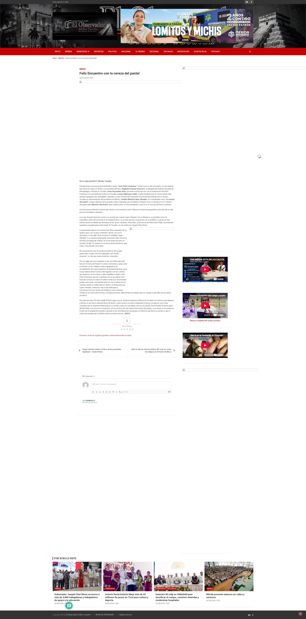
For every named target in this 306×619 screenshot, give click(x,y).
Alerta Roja (200, 51)
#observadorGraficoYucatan (120, 335)
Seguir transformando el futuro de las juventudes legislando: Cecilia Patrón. (101, 350)
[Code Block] (116, 392)
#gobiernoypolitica (102, 335)
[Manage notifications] (300, 614)
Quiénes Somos (125, 615)
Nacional (126, 51)
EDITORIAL (154, 51)
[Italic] (96, 392)
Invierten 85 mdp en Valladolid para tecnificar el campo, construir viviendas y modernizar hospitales (177, 597)
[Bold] (93, 392)
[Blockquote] (113, 392)
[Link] (120, 392)
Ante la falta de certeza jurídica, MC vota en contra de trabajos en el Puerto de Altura (151, 350)
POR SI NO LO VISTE (65, 558)
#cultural (90, 335)
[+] (126, 392)
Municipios (82, 51)
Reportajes (183, 51)
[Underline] (99, 392)
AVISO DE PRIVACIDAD (105, 615)
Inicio (57, 51)
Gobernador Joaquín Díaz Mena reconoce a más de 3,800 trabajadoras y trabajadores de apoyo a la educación (77, 597)
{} (123, 392)
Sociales (168, 51)
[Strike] (103, 392)
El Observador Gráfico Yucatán (78, 615)
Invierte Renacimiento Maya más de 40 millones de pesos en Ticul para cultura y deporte (126, 597)
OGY (91, 78)
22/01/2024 (84, 78)
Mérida (68, 51)
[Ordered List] (106, 392)
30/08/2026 (58, 603)
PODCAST (215, 51)
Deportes (99, 51)
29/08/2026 (160, 603)
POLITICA (112, 51)
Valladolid (171, 588)
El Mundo (140, 51)
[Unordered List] (110, 392)
